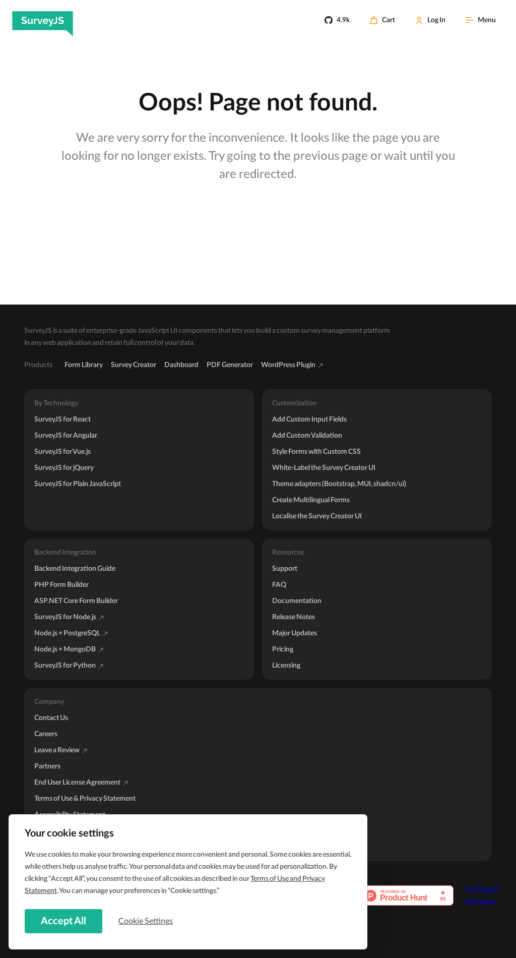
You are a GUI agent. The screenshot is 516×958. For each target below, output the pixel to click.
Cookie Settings (145, 921)
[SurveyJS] (42, 20)
